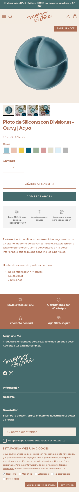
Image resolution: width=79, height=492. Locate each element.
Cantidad (9, 160)
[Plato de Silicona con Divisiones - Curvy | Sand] (50, 150)
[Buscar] (12, 16)
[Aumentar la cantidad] (21, 168)
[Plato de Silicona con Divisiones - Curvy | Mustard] (21, 150)
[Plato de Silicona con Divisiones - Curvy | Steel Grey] (65, 150)
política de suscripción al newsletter (43, 440)
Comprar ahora (39, 196)
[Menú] (4, 16)
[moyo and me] (39, 16)
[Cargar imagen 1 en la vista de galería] (39, 63)
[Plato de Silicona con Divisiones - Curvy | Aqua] (6, 150)
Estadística (43, 474)
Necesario (11, 474)
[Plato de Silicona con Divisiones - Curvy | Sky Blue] (58, 150)
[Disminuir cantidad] (6, 168)
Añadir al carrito (39, 184)
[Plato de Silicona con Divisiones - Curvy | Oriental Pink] (43, 150)
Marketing (27, 474)
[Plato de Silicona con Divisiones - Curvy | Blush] (14, 150)
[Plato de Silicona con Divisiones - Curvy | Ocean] (28, 150)
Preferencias (12, 479)
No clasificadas (62, 474)
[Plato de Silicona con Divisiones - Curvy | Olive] (36, 150)
